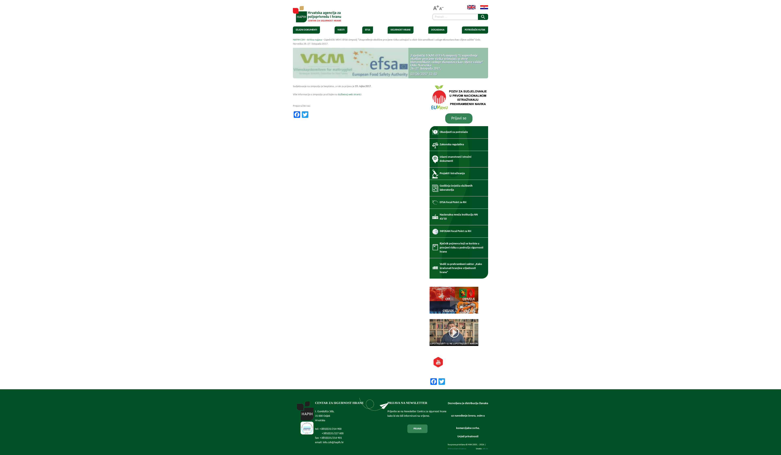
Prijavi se (458, 118)
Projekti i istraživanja (452, 173)
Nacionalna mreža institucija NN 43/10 (459, 216)
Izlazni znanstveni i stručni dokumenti (455, 159)
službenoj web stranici (349, 94)
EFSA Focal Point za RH (453, 202)
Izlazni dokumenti (306, 30)
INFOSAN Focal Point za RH (455, 231)
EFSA (367, 30)
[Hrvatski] (482, 8)
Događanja (437, 30)
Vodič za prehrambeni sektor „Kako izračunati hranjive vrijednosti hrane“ (461, 268)
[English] (469, 8)
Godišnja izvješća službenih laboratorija (456, 187)
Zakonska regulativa (452, 144)
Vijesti (341, 30)
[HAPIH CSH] (317, 20)
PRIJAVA (417, 429)
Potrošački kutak (475, 30)
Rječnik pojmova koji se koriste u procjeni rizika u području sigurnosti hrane (461, 247)
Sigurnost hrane (400, 30)
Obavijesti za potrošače (454, 132)
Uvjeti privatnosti (467, 436)
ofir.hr (485, 449)
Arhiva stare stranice (457, 449)
